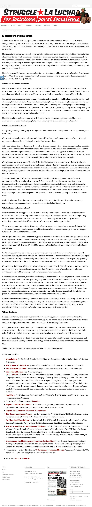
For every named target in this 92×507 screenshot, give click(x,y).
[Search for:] (81, 6)
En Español (5, 25)
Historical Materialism (16, 368)
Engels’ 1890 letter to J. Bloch (18, 404)
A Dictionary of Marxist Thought (50, 450)
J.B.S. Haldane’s (12, 374)
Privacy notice (6, 477)
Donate (55, 25)
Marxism (47, 25)
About (20, 25)
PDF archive (50, 500)
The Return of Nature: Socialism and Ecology (25, 426)
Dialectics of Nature (14, 372)
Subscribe (38, 25)
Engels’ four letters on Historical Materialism (26, 410)
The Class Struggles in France (19, 414)
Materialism (11, 359)
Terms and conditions (8, 474)
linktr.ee (29, 25)
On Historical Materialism (17, 420)
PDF (3, 472)
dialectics (35, 401)
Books (13, 25)
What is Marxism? (22, 458)
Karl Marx (10, 395)
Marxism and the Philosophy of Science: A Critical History (31, 441)
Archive (4, 469)
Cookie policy (6, 479)
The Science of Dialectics (17, 365)
